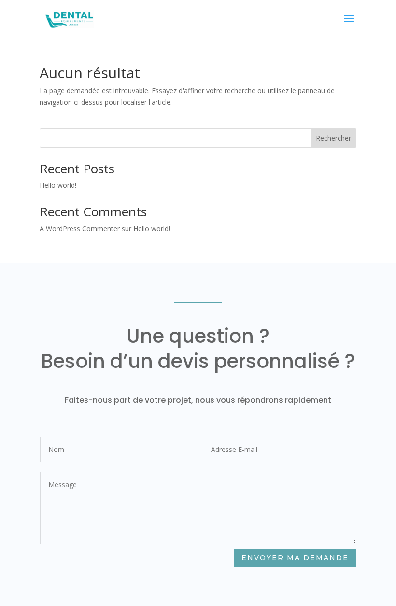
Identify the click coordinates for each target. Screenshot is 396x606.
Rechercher (333, 137)
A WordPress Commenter (80, 228)
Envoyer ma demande (295, 557)
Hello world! (58, 185)
